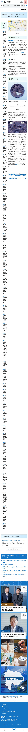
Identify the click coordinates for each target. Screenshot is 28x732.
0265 (4, 96)
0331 (4, 483)
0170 (4, 376)
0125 (4, 193)
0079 (4, 132)
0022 (4, 119)
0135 (4, 214)
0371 (4, 516)
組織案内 (5, 696)
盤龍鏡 (22, 52)
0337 (4, 161)
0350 (4, 341)
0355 (4, 204)
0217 (4, 38)
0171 (4, 418)
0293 (4, 323)
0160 (4, 369)
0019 (4, 67)
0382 (4, 524)
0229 (4, 390)
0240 (4, 155)
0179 (4, 278)
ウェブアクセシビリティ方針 (8, 711)
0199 (4, 234)
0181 (4, 305)
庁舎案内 (4, 704)
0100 (4, 74)
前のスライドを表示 (1, 5)
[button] (21, 2)
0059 (4, 126)
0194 (4, 223)
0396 (4, 59)
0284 (4, 442)
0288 (4, 396)
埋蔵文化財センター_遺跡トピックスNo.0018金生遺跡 (14, 571)
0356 (4, 506)
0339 (4, 184)
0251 (4, 46)
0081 (4, 167)
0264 (4, 457)
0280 (4, 53)
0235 (4, 111)
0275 (4, 473)
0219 (4, 449)
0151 (4, 403)
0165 (4, 269)
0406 (4, 244)
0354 (4, 492)
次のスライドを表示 (26, 5)
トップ (2, 696)
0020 (4, 105)
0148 (4, 314)
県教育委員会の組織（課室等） (13, 696)
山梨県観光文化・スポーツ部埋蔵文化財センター (13, 540)
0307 (4, 333)
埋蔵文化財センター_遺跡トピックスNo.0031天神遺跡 (14, 567)
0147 (4, 287)
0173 (4, 433)
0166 (4, 410)
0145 (4, 251)
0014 (4, 31)
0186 (4, 425)
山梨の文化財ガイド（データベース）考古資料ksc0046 (13, 575)
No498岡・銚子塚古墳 (8, 564)
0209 (4, 384)
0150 (4, 361)
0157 (4, 296)
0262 (4, 88)
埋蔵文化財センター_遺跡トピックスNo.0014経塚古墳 (14, 561)
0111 (4, 80)
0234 (4, 464)
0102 (4, 138)
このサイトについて (6, 709)
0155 (4, 260)
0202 (4, 146)
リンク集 (4, 713)
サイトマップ (5, 706)
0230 (4, 176)
